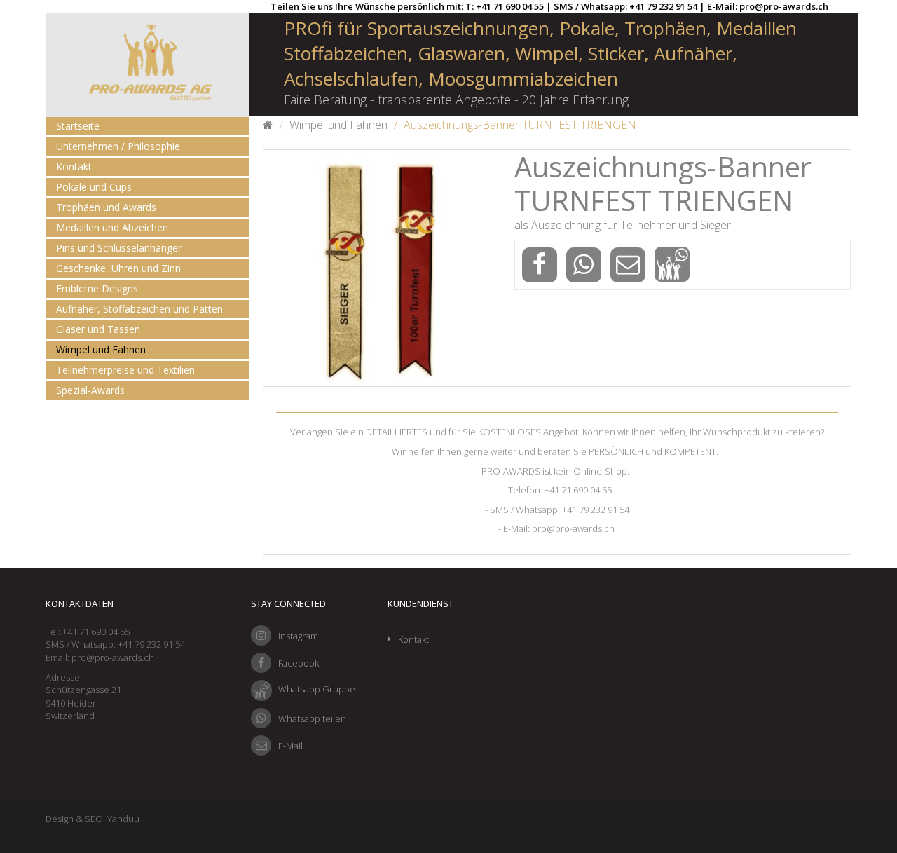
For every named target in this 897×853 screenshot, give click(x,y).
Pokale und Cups (94, 186)
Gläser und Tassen (98, 329)
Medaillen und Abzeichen (112, 227)
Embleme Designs (97, 288)
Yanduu (123, 818)
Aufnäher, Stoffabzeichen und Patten (139, 308)
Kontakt (74, 166)
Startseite (78, 125)
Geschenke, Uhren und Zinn (118, 268)
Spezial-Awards (90, 390)
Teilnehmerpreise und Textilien (125, 369)
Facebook (298, 663)
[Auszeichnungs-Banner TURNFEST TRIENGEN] (381, 268)
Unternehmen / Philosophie (118, 146)
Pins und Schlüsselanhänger (119, 247)
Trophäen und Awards (106, 207)
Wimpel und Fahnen (101, 349)
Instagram (298, 635)
